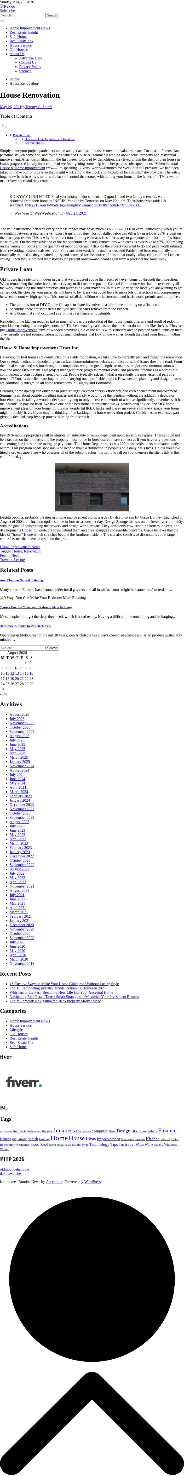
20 (17, 679)
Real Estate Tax (21, 41)
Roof (44, 1144)
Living (175, 1139)
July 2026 (17, 719)
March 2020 (19, 959)
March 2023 (19, 843)
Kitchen (153, 1138)
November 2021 (22, 886)
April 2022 (18, 882)
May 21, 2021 (76, 213)
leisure (165, 1139)
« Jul (3, 694)
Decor (112, 1131)
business (64, 1130)
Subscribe (7, 11)
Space (68, 1145)
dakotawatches (11, 1173)
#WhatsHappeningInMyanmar (70, 205)
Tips (114, 1144)
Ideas (91, 1138)
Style (85, 1144)
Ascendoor (54, 1182)
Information (127, 1139)
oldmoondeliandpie (14, 1169)
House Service (21, 45)
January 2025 (20, 762)
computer (100, 1131)
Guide (22, 1139)
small (60, 1144)
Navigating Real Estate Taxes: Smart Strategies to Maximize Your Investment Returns (74, 997)
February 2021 (21, 916)
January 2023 (20, 852)
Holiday (44, 1139)
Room (52, 1144)
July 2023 (17, 826)
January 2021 (20, 921)
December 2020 (22, 925)
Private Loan (21, 135)
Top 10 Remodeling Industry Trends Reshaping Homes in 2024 (58, 988)
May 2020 (17, 951)
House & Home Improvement (22, 168)
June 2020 (17, 946)
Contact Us (27, 62)
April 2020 (18, 955)
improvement (108, 1138)
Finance (167, 1130)
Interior (140, 1139)
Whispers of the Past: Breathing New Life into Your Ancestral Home (61, 992)
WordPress (92, 1182)
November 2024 (22, 766)
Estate (143, 1131)
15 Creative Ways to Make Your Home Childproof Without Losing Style (64, 984)
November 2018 (22, 963)
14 (22, 673)
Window (158, 1144)
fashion (152, 1131)
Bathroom (47, 1131)
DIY (134, 1131)
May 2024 (17, 783)
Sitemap (25, 71)
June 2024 (17, 779)
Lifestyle (16, 1030)
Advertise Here (30, 58)
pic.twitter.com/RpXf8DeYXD (117, 205)
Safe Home (18, 37)
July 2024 (17, 774)
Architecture (34, 1131)
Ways (140, 1144)
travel (130, 1144)
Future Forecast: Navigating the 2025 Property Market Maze (55, 1001)
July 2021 (17, 895)
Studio (76, 1144)
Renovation (32, 551)
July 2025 (17, 740)
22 (27, 679)
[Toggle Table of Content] (3, 127)
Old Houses (19, 49)
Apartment (6, 1131)
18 (7, 679)
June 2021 (17, 899)
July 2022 (17, 873)
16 (31, 673)
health (33, 1138)
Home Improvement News (30, 28)
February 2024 (21, 796)
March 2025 (19, 757)
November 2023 (22, 809)
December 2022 (22, 856)
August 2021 (19, 890)
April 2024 (18, 787)
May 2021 (17, 903)
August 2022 (19, 869)
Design (123, 1130)
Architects (19, 1131)
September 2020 (22, 938)
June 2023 (17, 830)
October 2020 (20, 933)
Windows (170, 1144)
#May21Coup (35, 205)
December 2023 (22, 805)
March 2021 (19, 912)
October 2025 (20, 727)
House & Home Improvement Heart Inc (50, 139)
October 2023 (20, 813)
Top (121, 1144)
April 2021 (18, 908)
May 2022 (17, 878)
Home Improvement (21, 330)
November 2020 (22, 929)
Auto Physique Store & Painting (21, 580)
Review (35, 1144)
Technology (99, 1144)
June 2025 (17, 744)
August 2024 (19, 770)
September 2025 (22, 732)
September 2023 (22, 817)
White (149, 1144)
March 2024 (19, 792)
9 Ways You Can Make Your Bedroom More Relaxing (36, 607)
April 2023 (18, 839)
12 (12, 673)
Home (59, 1138)
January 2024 (20, 800)
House (27, 530)
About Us (17, 54)
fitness (5, 1139)
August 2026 (19, 714)
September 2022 (22, 865)
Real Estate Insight (24, 32)
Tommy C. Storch (38, 107)
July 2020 (17, 942)
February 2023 (21, 848)
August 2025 (19, 736)
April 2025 (18, 753)
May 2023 (17, 835)
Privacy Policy (30, 67)
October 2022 (20, 860)
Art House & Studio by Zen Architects (25, 626)
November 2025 (22, 723)
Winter (4, 1149)
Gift (14, 1139)
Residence (23, 1144)
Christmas (83, 1131)
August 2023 (19, 822)
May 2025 (17, 749)
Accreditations (34, 143)
